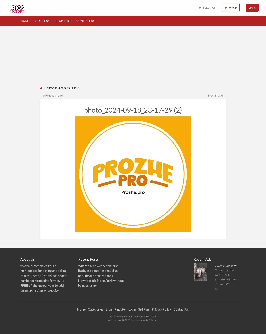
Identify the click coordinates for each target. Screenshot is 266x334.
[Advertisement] (133, 53)
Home (81, 309)
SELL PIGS (209, 7)
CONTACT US (85, 20)
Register (120, 309)
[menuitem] (207, 8)
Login (252, 7)
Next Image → (217, 95)
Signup (233, 7)
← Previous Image (51, 95)
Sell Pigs (143, 309)
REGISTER (62, 20)
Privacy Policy (161, 309)
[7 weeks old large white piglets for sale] (200, 272)
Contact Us (181, 309)
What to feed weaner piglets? (98, 266)
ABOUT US (42, 20)
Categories (95, 309)
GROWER (224, 274)
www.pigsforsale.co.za (35, 266)
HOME (25, 20)
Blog (109, 309)
